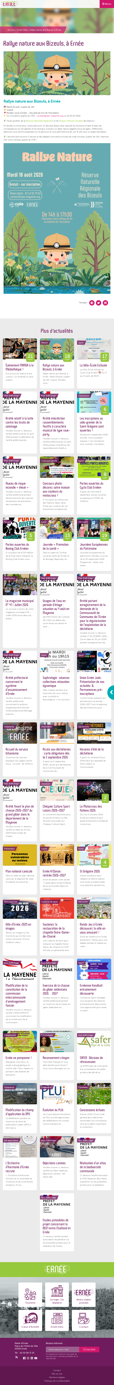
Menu (107, 4)
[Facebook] (92, 303)
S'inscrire (89, 1349)
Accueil (11, 30)
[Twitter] (98, 303)
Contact (57, 1370)
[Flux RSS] (16, 1357)
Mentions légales (57, 1377)
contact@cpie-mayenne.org (50, 115)
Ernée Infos (22, 30)
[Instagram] (28, 1358)
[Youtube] (35, 1358)
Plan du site (57, 1373)
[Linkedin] (105, 303)
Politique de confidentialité (57, 1381)
